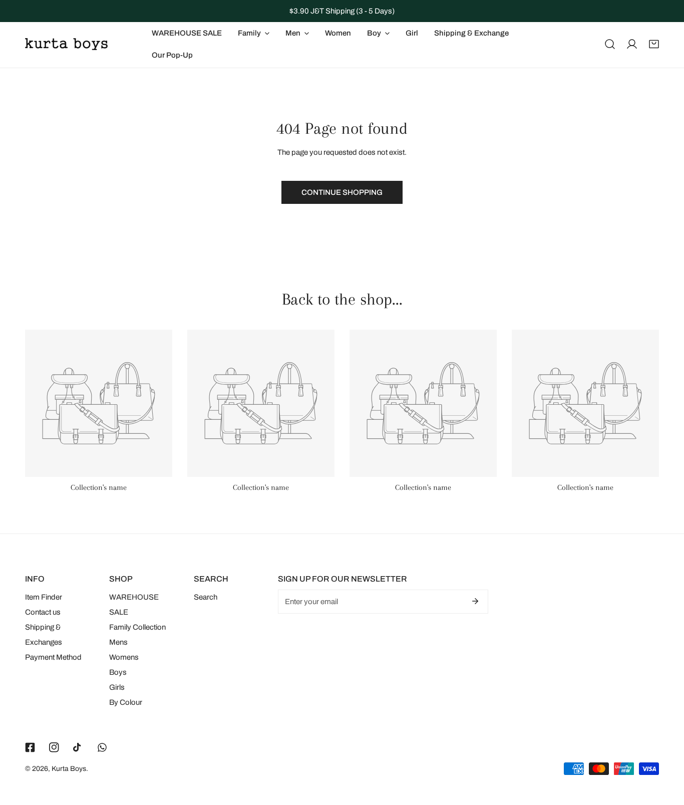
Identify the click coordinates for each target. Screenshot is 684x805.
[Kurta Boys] (66, 44)
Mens (118, 642)
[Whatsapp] (102, 747)
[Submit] (475, 601)
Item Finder (43, 597)
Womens (124, 657)
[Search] (610, 44)
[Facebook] (30, 747)
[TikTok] (78, 747)
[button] (654, 44)
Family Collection (137, 627)
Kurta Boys (69, 768)
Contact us (43, 612)
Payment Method (53, 657)
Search (205, 597)
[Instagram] (54, 747)
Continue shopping (342, 192)
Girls (117, 687)
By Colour (125, 702)
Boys (118, 672)
